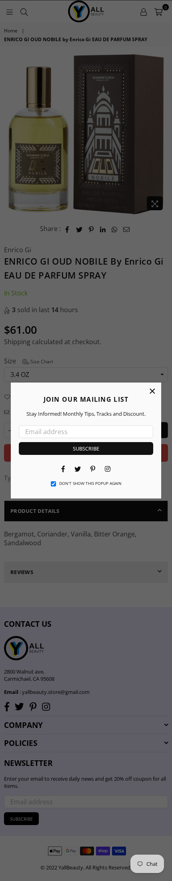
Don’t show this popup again (90, 483)
